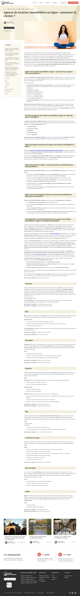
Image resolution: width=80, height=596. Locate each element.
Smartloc (7, 84)
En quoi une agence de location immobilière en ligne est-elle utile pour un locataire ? (12, 54)
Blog (5, 9)
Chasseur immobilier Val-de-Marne (28, 577)
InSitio (6, 93)
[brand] (7, 2)
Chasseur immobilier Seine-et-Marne (29, 581)
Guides (53, 579)
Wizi (6, 87)
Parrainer (67, 577)
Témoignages (42, 581)
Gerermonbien (8, 91)
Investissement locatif (44, 577)
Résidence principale (44, 575)
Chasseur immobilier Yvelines (27, 579)
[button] (35, 2)
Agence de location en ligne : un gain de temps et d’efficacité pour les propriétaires (12, 64)
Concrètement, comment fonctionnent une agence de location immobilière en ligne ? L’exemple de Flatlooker (11, 73)
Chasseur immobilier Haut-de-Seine (29, 582)
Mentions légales (40, 592)
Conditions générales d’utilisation (30, 592)
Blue (6, 80)
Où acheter (54, 577)
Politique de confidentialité (50, 592)
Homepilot (7, 82)
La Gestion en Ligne (9, 89)
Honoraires (41, 579)
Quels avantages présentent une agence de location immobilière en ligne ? (12, 59)
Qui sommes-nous (69, 575)
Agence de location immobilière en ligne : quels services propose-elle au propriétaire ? (12, 49)
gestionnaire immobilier (41, 254)
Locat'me (7, 78)
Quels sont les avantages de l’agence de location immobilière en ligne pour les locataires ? (12, 68)
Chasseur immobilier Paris (26, 575)
